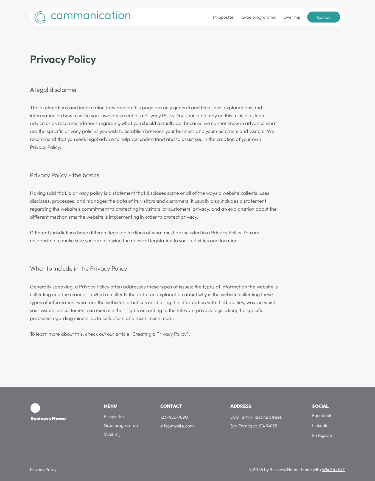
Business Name (48, 418)
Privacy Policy (43, 469)
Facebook (321, 415)
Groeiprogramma (121, 425)
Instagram (322, 435)
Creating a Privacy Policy (159, 334)
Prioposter (114, 416)
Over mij (112, 434)
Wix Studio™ (333, 469)
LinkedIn (320, 425)
